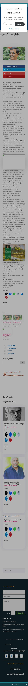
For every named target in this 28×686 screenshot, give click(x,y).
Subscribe (20, 24)
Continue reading (14, 28)
